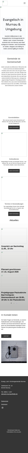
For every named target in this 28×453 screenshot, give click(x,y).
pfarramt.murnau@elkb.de (9, 394)
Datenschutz (4, 401)
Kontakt (6, 336)
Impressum (4, 404)
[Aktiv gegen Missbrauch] (14, 442)
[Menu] (25, 3)
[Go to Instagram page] (2, 407)
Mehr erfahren (14, 170)
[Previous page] (11, 303)
